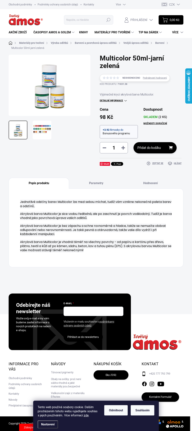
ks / (111, 374)
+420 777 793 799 (159, 373)
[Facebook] (144, 383)
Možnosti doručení (155, 123)
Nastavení (48, 424)
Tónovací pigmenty (62, 372)
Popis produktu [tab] (39, 183)
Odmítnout (116, 410)
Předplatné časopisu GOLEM (25, 405)
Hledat (108, 19)
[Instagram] (152, 383)
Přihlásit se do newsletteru (83, 336)
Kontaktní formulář (160, 396)
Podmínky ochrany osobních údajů (58, 4)
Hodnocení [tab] (150, 183)
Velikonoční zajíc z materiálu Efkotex (68, 395)
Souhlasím (142, 410)
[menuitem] (19, 32)
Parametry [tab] (96, 183)
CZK (172, 4)
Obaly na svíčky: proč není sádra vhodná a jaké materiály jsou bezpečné (66, 383)
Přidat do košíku (149, 148)
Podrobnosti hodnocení (155, 78)
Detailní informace (111, 100)
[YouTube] (161, 383)
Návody (13, 399)
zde (86, 415)
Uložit (106, 163)
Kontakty (89, 4)
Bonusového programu (116, 133)
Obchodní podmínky (20, 4)
